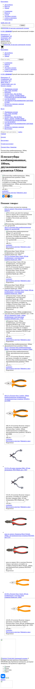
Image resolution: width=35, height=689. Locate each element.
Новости (7, 13)
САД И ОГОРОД (9, 99)
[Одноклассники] (6, 196)
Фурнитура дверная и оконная (14, 104)
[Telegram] (11, 196)
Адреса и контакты (10, 18)
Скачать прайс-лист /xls (8, 84)
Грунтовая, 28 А (6, 38)
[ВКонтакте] (3, 196)
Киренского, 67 (5, 34)
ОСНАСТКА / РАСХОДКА (13, 94)
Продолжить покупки (9, 192)
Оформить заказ (22, 192)
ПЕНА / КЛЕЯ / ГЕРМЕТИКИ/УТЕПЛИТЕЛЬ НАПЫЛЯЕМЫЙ (15, 96)
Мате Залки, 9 (5, 39)
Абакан (6, 8)
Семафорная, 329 (6, 36)
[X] (8, 196)
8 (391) (6, 31)
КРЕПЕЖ (7, 92)
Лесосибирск (8, 4)
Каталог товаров (6, 86)
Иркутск (7, 6)
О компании (8, 11)
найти (20, 132)
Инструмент (8, 105)
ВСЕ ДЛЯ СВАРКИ (10, 90)
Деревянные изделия (11, 89)
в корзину (5, 191)
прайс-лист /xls (5, 22)
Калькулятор (8, 19)
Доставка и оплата (10, 16)
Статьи (6, 14)
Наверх (3, 679)
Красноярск (4, 1)
